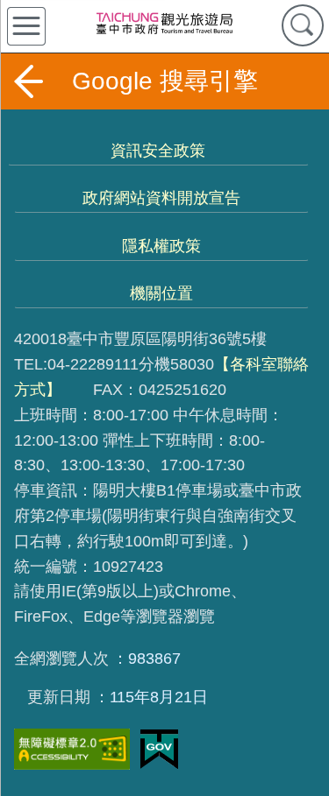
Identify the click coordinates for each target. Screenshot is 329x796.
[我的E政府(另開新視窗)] (159, 749)
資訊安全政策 (158, 150)
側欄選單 (26, 26)
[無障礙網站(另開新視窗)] (72, 749)
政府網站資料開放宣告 (161, 198)
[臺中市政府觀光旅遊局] (164, 23)
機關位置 (161, 293)
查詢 (302, 25)
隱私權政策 (161, 246)
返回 (28, 81)
